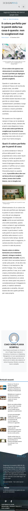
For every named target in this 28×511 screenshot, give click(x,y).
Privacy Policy (15, 506)
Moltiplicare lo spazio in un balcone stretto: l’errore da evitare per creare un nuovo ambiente (14, 397)
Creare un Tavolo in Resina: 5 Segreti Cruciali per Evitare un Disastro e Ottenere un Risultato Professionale (14, 387)
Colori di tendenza (13, 19)
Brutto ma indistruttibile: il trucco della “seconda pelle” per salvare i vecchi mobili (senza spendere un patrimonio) (15, 408)
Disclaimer (5, 508)
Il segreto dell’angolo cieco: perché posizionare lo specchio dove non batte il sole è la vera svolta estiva (14, 430)
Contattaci (5, 483)
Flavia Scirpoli (5, 37)
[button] (19, 6)
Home (4, 19)
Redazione (5, 506)
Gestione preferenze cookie (21, 509)
